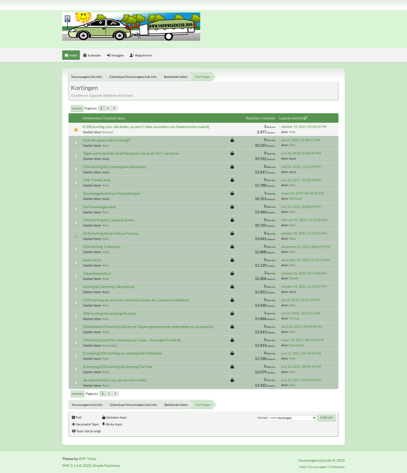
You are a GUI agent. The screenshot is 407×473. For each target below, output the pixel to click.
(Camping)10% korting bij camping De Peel (117, 366)
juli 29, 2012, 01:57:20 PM (300, 300)
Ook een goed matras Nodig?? (107, 140)
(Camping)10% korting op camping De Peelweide (122, 353)
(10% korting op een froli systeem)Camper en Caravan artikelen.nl (136, 300)
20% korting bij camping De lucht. (110, 313)
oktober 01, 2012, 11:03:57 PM (304, 286)
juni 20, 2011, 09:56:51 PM (301, 380)
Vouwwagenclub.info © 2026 (321, 460)
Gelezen (269, 118)
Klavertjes (109, 345)
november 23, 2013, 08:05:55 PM (305, 247)
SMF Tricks (87, 458)
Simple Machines (106, 465)
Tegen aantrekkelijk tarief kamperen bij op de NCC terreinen (131, 153)
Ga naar (262, 417)
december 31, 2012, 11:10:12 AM (305, 260)
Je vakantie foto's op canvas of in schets (115, 380)
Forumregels (318, 467)
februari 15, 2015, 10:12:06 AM (304, 220)
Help (302, 467)
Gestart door (114, 118)
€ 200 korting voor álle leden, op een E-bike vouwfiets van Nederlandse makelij (146, 126)
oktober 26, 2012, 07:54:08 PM (304, 273)
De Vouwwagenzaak (99, 206)
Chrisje (294, 318)
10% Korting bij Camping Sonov (108, 220)
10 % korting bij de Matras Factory (110, 233)
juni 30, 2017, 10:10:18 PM (301, 180)
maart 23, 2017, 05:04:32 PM (302, 193)
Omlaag (77, 108)
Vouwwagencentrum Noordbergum (111, 193)
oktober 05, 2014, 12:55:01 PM (304, 233)
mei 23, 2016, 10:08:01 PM (301, 207)
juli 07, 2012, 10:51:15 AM (300, 313)
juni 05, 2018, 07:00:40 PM (301, 153)
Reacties (253, 118)
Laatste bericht (291, 118)
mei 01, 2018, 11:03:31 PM (301, 167)
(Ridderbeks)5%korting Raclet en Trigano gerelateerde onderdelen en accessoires (148, 326)
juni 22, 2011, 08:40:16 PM (301, 366)
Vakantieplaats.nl (97, 273)
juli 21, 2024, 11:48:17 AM (300, 140)
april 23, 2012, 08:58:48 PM (301, 326)
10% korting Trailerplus (102, 246)
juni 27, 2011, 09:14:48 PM (301, 353)
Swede (293, 278)
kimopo (107, 132)
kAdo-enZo (92, 260)
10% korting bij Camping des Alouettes (114, 166)
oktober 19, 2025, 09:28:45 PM (304, 127)
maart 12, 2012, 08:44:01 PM (302, 340)
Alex (292, 132)
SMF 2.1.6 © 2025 (76, 465)
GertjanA (295, 198)
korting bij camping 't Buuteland (108, 286)
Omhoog (77, 393)
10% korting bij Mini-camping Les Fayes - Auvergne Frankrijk (132, 340)
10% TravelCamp (96, 180)
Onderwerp (92, 118)
